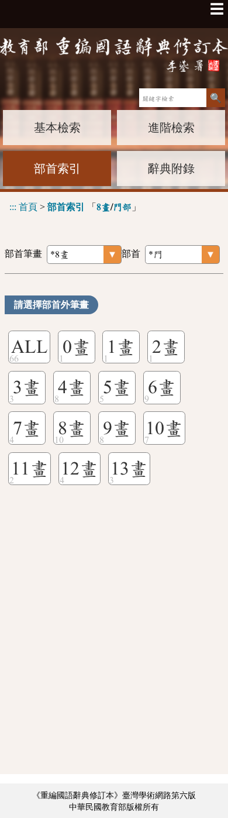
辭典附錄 (171, 168)
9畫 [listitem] (117, 428)
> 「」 (75, 207)
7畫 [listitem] (27, 428)
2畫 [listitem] (166, 347)
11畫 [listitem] (30, 468)
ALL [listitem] (29, 347)
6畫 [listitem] (162, 387)
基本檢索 (57, 127)
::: (12, 207)
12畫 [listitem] (79, 468)
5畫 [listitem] (117, 387)
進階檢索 (171, 127)
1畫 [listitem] (121, 347)
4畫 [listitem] (72, 387)
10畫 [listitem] (164, 428)
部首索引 (57, 168)
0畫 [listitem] (77, 347)
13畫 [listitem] (129, 468)
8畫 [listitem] (72, 428)
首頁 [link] (28, 207)
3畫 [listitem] (27, 387)
